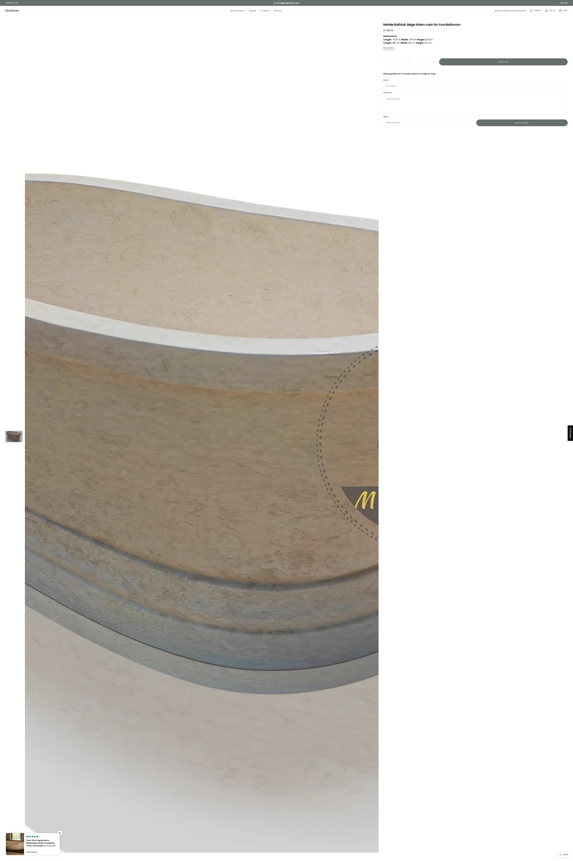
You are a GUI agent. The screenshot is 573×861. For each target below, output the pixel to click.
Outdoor (265, 11)
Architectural (237, 11)
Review (564, 3)
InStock (277, 11)
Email (385, 117)
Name (385, 80)
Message (387, 93)
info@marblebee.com (287, 3)
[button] (510, 11)
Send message (522, 123)
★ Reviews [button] (570, 433)
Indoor (252, 11)
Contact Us (11, 3)
